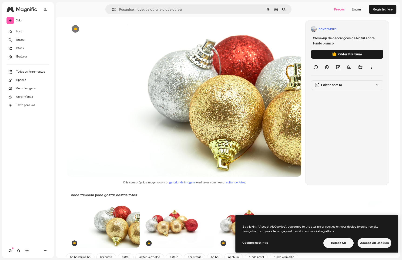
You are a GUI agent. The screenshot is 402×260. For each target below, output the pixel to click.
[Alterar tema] (27, 250)
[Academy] (18, 250)
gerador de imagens (182, 182)
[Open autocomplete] (112, 9)
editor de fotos (235, 182)
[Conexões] (10, 250)
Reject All (338, 243)
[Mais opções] (371, 67)
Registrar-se (383, 9)
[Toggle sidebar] (45, 9)
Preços (339, 9)
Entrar (357, 9)
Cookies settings (255, 243)
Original (96, 29)
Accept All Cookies (374, 243)
